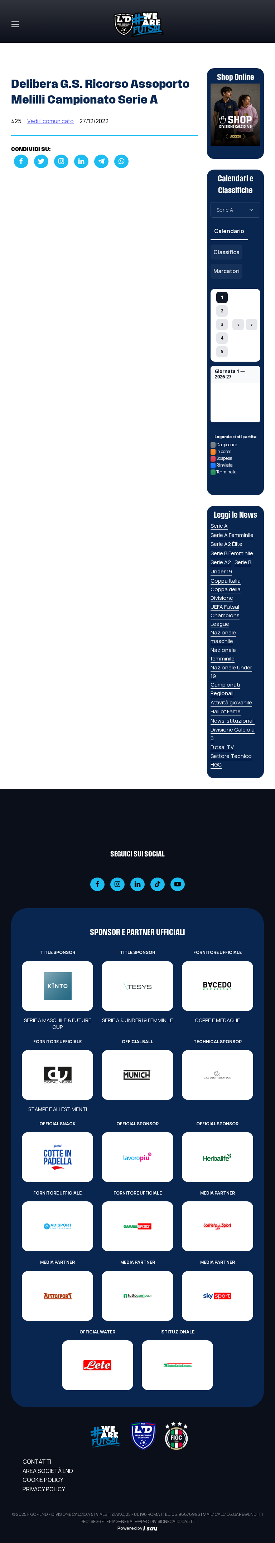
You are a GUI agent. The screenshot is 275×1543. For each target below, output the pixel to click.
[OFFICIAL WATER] (97, 1365)
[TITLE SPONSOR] (57, 986)
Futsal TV (222, 747)
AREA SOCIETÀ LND (48, 1471)
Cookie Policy (43, 1480)
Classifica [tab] (226, 252)
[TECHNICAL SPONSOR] (217, 1075)
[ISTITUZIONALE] (177, 1365)
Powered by (130, 1528)
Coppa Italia (226, 580)
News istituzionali (233, 720)
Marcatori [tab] (226, 271)
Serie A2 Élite (226, 544)
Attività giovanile (231, 702)
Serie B (243, 562)
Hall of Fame (226, 711)
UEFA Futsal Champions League (225, 615)
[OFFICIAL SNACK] (57, 1157)
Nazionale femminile (223, 654)
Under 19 (221, 571)
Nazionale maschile (223, 637)
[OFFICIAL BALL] (137, 1075)
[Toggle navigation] (15, 24)
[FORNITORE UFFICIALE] (217, 986)
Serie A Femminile (232, 535)
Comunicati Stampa (61, 47)
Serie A (219, 525)
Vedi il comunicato (50, 121)
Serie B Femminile (232, 553)
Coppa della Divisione (226, 593)
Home (19, 47)
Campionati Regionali (225, 689)
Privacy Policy (44, 1489)
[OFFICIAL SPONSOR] (137, 1157)
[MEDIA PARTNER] (217, 1226)
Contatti (37, 1462)
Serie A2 (221, 562)
